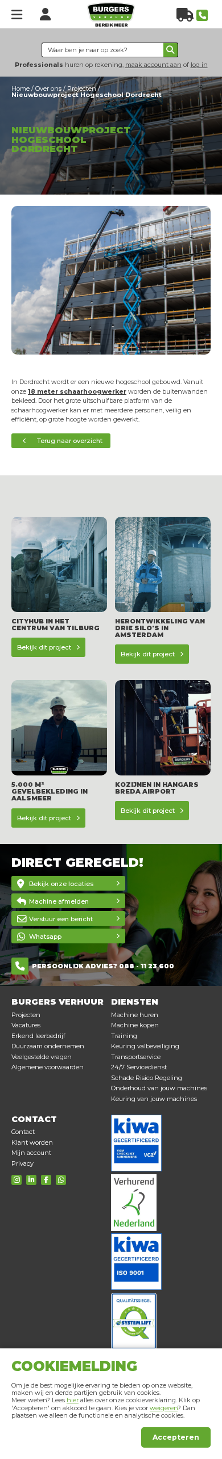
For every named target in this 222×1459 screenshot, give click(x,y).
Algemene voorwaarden (47, 1067)
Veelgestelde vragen (41, 1057)
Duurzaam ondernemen (47, 1046)
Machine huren (134, 1015)
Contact (23, 1132)
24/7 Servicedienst (139, 1067)
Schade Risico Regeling (146, 1078)
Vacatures (25, 1025)
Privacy (22, 1163)
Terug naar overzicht (69, 441)
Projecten (25, 1015)
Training (124, 1036)
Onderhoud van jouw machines (159, 1088)
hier (73, 1400)
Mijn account (31, 1153)
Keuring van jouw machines (154, 1099)
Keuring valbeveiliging (145, 1046)
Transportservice (136, 1057)
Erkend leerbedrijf (38, 1036)
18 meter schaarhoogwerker (77, 391)
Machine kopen (135, 1025)
